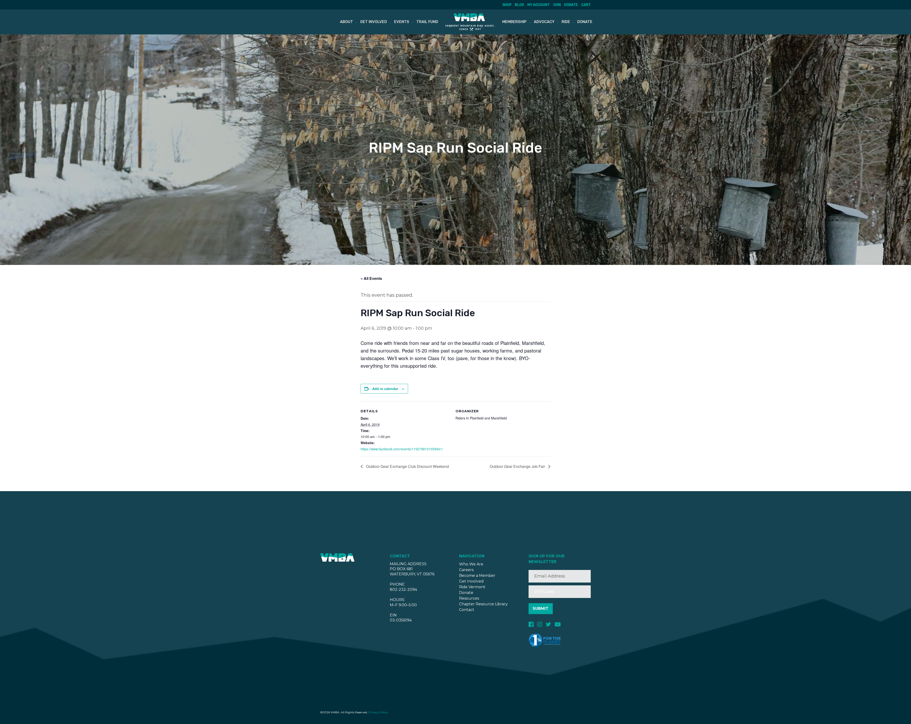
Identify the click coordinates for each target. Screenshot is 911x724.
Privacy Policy (378, 712)
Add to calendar (385, 388)
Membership (514, 21)
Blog (519, 5)
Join (557, 5)
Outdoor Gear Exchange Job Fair (518, 466)
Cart (586, 5)
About (346, 21)
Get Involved (373, 21)
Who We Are (471, 564)
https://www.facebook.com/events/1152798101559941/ (402, 449)
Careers (466, 570)
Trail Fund (427, 21)
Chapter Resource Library (483, 604)
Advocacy (544, 21)
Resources (469, 598)
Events (401, 21)
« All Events (371, 278)
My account (538, 5)
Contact (466, 609)
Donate (571, 5)
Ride (566, 21)
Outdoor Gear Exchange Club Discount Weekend (407, 466)
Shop (506, 5)
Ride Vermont (472, 587)
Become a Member (477, 575)
